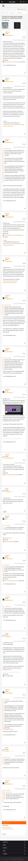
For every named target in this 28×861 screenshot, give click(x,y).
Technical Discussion (13, 12)
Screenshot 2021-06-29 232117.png (12, 61)
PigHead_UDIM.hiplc (8, 541)
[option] (8, 25)
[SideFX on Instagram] (10, 859)
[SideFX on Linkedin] (22, 859)
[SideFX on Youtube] (20, 859)
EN (22, 1)
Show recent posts (7, 827)
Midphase (7, 78)
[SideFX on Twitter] (7, 859)
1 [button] (13, 30)
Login (25, 1)
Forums (6, 12)
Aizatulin (7, 454)
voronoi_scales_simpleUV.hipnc (11, 474)
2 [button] (14, 30)
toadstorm (7, 258)
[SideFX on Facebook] (5, 859)
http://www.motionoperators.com (10, 280)
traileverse (7, 32)
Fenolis (6, 488)
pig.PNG (6, 675)
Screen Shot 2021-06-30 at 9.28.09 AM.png (13, 235)
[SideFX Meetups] (15, 859)
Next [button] (3, 25)
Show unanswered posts (8, 828)
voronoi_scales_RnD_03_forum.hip (11, 580)
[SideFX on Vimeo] (17, 859)
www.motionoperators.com (9, 282)
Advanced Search (22, 9)
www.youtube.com (8, 126)
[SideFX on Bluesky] (12, 859)
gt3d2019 (7, 516)
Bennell (6, 747)
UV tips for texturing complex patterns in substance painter (20, 12)
